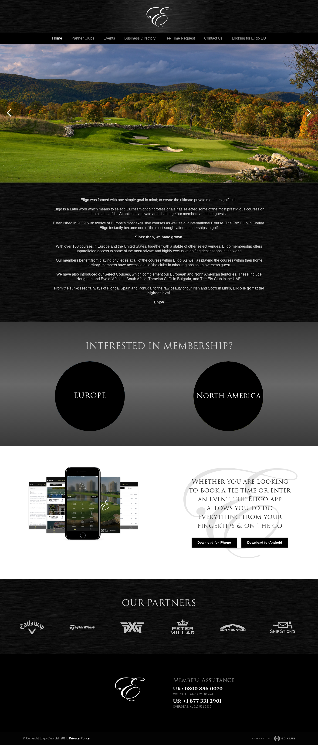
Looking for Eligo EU (249, 38)
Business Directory (140, 38)
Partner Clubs (82, 38)
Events (109, 38)
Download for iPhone (214, 542)
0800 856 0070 (204, 689)
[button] (9, 113)
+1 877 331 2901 (202, 701)
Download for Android (264, 542)
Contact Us (213, 38)
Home (57, 38)
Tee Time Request (180, 38)
